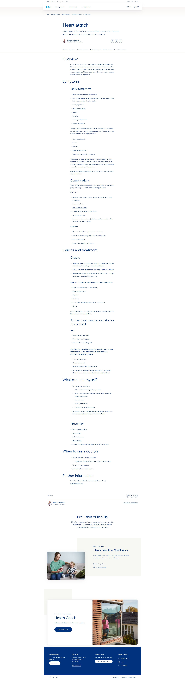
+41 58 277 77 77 (76, 665)
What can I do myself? (95, 50)
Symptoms (72, 50)
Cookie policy (116, 677)
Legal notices (124, 677)
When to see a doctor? (109, 50)
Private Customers (51, 1)
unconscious (76, 414)
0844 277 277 (75, 661)
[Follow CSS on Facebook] (50, 677)
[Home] (48, 14)
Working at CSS (125, 658)
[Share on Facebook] (116, 41)
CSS (67, 1)
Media (122, 662)
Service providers (61, 1)
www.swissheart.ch (76, 483)
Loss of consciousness (79, 208)
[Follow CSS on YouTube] (53, 677)
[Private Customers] (48, 7)
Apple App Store (100, 564)
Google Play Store (101, 567)
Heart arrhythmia (78, 204)
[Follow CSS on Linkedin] (57, 677)
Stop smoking (77, 441)
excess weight (82, 429)
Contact (128, 1)
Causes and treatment (82, 50)
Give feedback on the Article (130, 502)
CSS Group (124, 665)
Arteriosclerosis (78, 311)
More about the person (59, 504)
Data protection (132, 677)
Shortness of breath (78, 108)
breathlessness (84, 465)
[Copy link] (112, 41)
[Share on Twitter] (120, 41)
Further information (122, 50)
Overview (65, 50)
